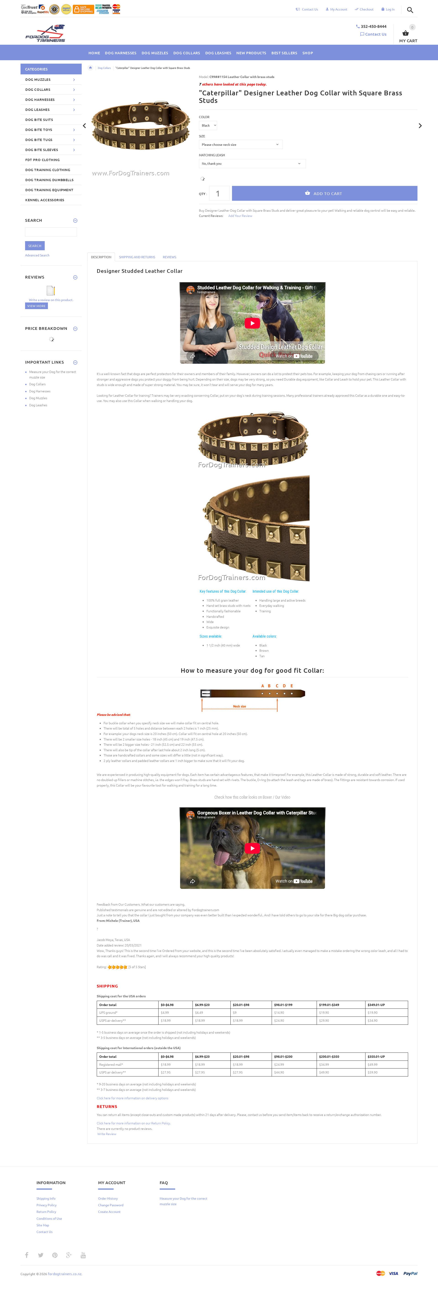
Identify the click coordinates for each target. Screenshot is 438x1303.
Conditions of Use (49, 1218)
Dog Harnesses (39, 391)
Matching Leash (212, 155)
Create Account (109, 1211)
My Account (338, 9)
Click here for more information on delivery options (132, 1098)
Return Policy (46, 1211)
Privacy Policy (46, 1205)
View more (36, 306)
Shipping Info (45, 1198)
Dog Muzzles (38, 398)
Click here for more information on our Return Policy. (134, 1123)
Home (90, 68)
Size (202, 136)
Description (101, 257)
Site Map (42, 1225)
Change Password (110, 1205)
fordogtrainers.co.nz (65, 1274)
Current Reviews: (211, 215)
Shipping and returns (137, 257)
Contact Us (375, 33)
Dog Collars (104, 68)
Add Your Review (240, 215)
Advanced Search (37, 255)
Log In (390, 9)
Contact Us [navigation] (310, 9)
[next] (420, 126)
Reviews (169, 257)
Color (204, 117)
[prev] (84, 126)
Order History (108, 1198)
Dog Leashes (38, 405)
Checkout (367, 9)
